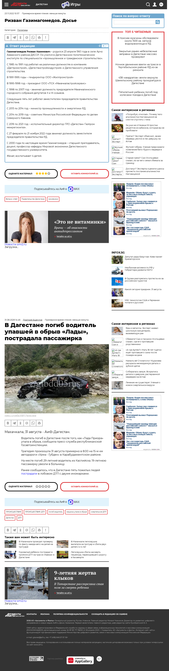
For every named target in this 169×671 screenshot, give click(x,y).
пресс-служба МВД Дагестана (20, 415)
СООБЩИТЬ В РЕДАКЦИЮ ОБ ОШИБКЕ (109, 614)
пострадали (29, 473)
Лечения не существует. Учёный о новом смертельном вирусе (143, 383)
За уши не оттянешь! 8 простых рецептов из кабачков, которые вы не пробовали (145, 128)
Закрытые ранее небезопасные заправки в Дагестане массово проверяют (138, 54)
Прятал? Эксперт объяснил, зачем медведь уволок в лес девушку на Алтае (143, 139)
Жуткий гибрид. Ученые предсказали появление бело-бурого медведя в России (145, 149)
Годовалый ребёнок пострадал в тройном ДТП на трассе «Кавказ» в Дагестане (36, 555)
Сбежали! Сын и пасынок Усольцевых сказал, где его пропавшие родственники (145, 341)
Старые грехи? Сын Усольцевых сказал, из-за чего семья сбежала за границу (144, 160)
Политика (22, 30)
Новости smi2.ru (16, 244)
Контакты (32, 614)
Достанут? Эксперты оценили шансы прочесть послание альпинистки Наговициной (145, 171)
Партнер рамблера (55, 659)
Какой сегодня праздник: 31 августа (143, 289)
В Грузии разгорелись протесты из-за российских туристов (144, 279)
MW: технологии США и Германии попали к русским (142, 301)
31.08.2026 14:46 (12, 320)
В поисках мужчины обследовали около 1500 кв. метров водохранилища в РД (138, 41)
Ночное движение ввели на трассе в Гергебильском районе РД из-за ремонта (138, 67)
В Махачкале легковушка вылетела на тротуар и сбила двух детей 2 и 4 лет (88, 544)
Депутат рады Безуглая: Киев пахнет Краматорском (143, 258)
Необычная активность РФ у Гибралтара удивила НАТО (139, 269)
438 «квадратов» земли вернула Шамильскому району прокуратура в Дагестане (138, 80)
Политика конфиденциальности (70, 614)
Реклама (45, 614)
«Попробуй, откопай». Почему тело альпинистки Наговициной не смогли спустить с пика (144, 117)
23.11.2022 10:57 (12, 13)
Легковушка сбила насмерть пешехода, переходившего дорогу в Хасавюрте (88, 555)
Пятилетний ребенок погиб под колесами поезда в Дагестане (138, 93)
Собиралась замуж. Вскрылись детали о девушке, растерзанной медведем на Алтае (143, 374)
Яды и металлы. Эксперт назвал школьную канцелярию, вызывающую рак (142, 331)
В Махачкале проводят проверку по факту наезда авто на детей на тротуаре (36, 544)
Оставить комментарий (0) (84, 174)
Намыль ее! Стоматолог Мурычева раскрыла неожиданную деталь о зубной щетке (143, 363)
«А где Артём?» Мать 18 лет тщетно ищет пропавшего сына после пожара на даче (144, 352)
